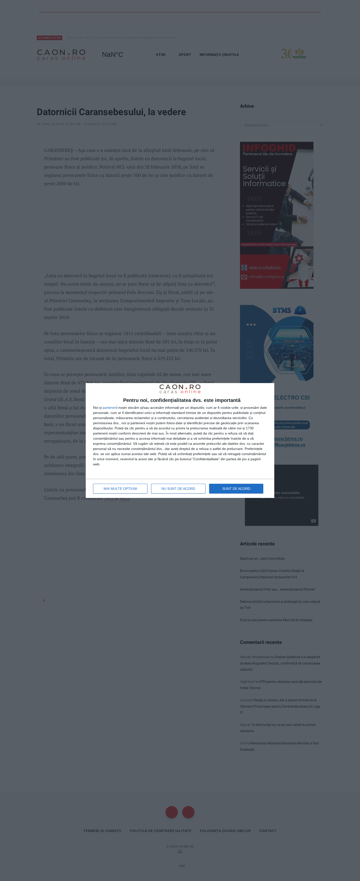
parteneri (110, 407)
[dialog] (180, 440)
